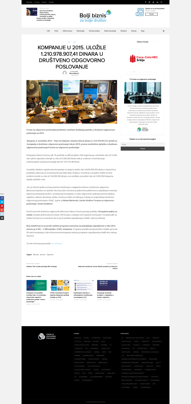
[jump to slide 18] (134, 74)
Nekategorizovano (147, 362)
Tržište (90, 373)
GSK (86, 348)
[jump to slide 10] (147, 72)
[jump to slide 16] (129, 74)
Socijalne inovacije (94, 366)
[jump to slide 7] (140, 72)
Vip (75, 376)
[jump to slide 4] (134, 72)
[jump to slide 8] (143, 72)
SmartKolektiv (103, 362)
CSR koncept (145, 341)
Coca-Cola (77, 341)
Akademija (77, 338)
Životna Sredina (87, 380)
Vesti (56, 31)
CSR (48, 31)
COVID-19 (136, 341)
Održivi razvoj (67, 31)
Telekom (96, 369)
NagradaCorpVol (88, 355)
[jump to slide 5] (136, 72)
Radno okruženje (110, 31)
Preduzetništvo (79, 362)
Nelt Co (158, 362)
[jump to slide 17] (132, 74)
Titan (83, 373)
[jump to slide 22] (143, 74)
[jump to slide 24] (147, 74)
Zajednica (50, 254)
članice (76, 380)
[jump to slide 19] (136, 74)
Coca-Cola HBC (126, 341)
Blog (142, 31)
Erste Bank (95, 345)
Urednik (28, 304)
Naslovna (29, 2)
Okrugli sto (149, 366)
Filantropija (80, 31)
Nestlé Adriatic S (126, 366)
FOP (69, 42)
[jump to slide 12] (152, 72)
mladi (104, 352)
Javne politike (105, 348)
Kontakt (51, 2)
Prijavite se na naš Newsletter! (155, 8)
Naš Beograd (153, 359)
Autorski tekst (96, 338)
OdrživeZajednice (93, 359)
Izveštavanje (94, 348)
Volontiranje (126, 387)
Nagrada (77, 355)
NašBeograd (100, 355)
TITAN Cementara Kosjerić (129, 383)
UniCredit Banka (145, 383)
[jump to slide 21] (140, 74)
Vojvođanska (83, 376)
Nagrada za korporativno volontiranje (134, 359)
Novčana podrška (79, 359)
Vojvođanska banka (96, 376)
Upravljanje (111, 373)
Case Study (156, 338)
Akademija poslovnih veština (135, 338)
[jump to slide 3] (132, 72)
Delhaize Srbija (156, 341)
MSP (110, 352)
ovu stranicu (56, 243)
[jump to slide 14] (156, 72)
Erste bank (156, 345)
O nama (37, 2)
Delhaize (96, 341)
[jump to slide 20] (138, 74)
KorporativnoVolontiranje (82, 352)
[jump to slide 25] (149, 74)
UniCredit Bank (99, 373)
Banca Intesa (107, 338)
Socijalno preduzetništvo (82, 369)
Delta (103, 341)
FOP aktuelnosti (142, 348)
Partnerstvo (138, 369)
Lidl (123, 355)
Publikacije (154, 376)
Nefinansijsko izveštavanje (130, 362)
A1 (122, 338)
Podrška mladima (150, 369)
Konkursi (124, 31)
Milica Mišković (74, 73)
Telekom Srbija (106, 369)
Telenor (76, 373)
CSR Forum (87, 341)
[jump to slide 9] (145, 72)
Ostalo (158, 366)
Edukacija (136, 345)
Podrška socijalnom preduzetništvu (133, 373)
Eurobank (104, 345)
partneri (42, 254)
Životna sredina (94, 31)
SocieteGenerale (79, 366)
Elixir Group (146, 345)
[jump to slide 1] (127, 72)
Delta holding (126, 345)
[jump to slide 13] (154, 72)
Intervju (134, 31)
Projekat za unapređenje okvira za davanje (135, 376)
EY (110, 345)
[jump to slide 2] (129, 72)
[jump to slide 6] (138, 72)
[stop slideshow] (142, 76)
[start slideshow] (142, 69)
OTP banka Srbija (127, 369)
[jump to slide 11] (149, 72)
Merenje (36, 254)
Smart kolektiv (91, 362)
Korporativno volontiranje (150, 352)
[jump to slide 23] (145, 74)
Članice (44, 2)
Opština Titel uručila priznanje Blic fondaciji (41, 266)
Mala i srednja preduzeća (135, 355)
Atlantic (86, 338)
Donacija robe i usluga (81, 345)
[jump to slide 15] (127, 74)
